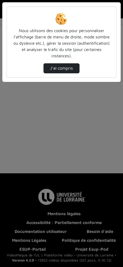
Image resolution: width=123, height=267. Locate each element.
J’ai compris (61, 68)
